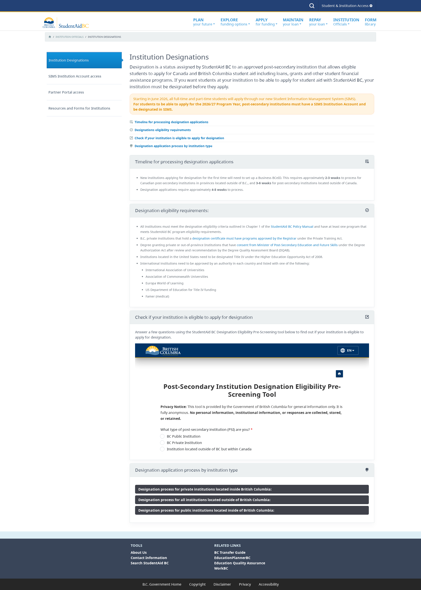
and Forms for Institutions (79, 108)
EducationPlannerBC (232, 557)
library (370, 21)
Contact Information (149, 557)
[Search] (311, 5)
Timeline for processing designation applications (171, 122)
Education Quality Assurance (239, 563)
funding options (234, 21)
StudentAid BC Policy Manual (292, 226)
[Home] (68, 22)
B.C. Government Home (162, 584)
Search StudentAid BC (150, 563)
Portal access (66, 92)
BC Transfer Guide (229, 552)
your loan (293, 21)
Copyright (197, 584)
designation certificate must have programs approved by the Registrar (244, 238)
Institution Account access (74, 76)
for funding (265, 21)
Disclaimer (222, 584)
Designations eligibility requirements (163, 130)
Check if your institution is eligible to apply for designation (179, 138)
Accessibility (269, 584)
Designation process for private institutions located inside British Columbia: (205, 489)
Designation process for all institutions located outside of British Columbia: (204, 499)
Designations (69, 60)
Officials (346, 21)
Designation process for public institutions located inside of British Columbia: (206, 510)
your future (202, 21)
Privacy (245, 584)
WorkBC (221, 568)
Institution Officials (70, 36)
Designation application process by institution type (173, 146)
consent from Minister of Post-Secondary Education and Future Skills (287, 245)
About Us (139, 552)
